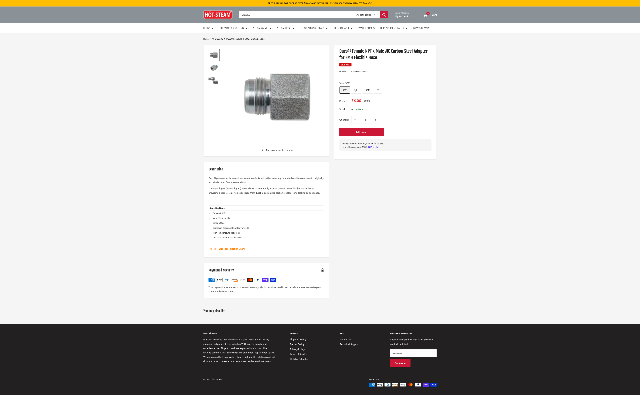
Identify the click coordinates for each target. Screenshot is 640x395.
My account (402, 16)
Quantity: (344, 119)
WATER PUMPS (366, 27)
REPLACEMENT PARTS (392, 27)
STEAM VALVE (260, 27)
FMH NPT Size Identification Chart (226, 248)
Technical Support (349, 344)
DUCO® (342, 71)
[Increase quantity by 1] (375, 119)
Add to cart (362, 132)
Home (206, 38)
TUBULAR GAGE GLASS (312, 27)
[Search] (384, 14)
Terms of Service (298, 353)
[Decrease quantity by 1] (355, 119)
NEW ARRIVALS (421, 27)
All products (217, 38)
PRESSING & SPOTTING (232, 27)
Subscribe (400, 363)
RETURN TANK (341, 27)
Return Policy (297, 344)
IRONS (206, 27)
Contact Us (346, 339)
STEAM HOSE (284, 27)
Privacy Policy (297, 349)
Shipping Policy (298, 339)
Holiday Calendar (299, 358)
